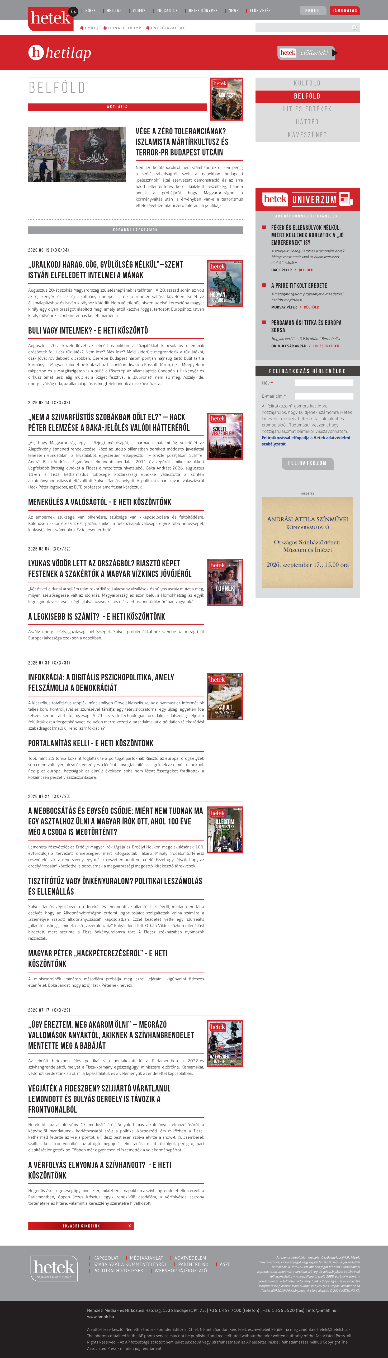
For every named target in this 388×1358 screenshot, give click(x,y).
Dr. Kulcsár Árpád (288, 346)
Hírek (91, 11)
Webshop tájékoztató (181, 1270)
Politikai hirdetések (118, 1270)
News (234, 11)
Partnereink (193, 1264)
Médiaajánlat (146, 1258)
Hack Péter (281, 270)
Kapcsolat (106, 1258)
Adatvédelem (190, 1258)
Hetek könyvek (203, 11)
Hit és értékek (326, 346)
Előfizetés (260, 11)
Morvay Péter (284, 307)
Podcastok (167, 11)
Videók (139, 11)
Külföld (311, 307)
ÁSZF (225, 1264)
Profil (313, 11)
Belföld (306, 270)
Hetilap (114, 11)
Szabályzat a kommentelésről (130, 1264)
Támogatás (345, 11)
